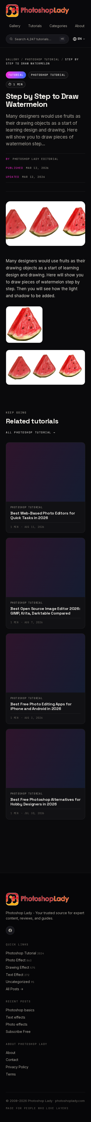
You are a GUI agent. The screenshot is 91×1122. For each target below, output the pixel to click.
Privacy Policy (17, 1067)
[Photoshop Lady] (37, 10)
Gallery (14, 26)
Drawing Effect (20, 967)
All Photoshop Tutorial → (31, 432)
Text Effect (17, 975)
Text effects (15, 1017)
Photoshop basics (20, 1010)
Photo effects (16, 1024)
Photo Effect (19, 960)
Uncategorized (20, 982)
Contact (12, 1060)
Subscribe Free (18, 1031)
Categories (58, 26)
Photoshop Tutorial (42, 59)
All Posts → (14, 989)
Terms (11, 1074)
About (79, 26)
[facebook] (10, 930)
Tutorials (35, 26)
